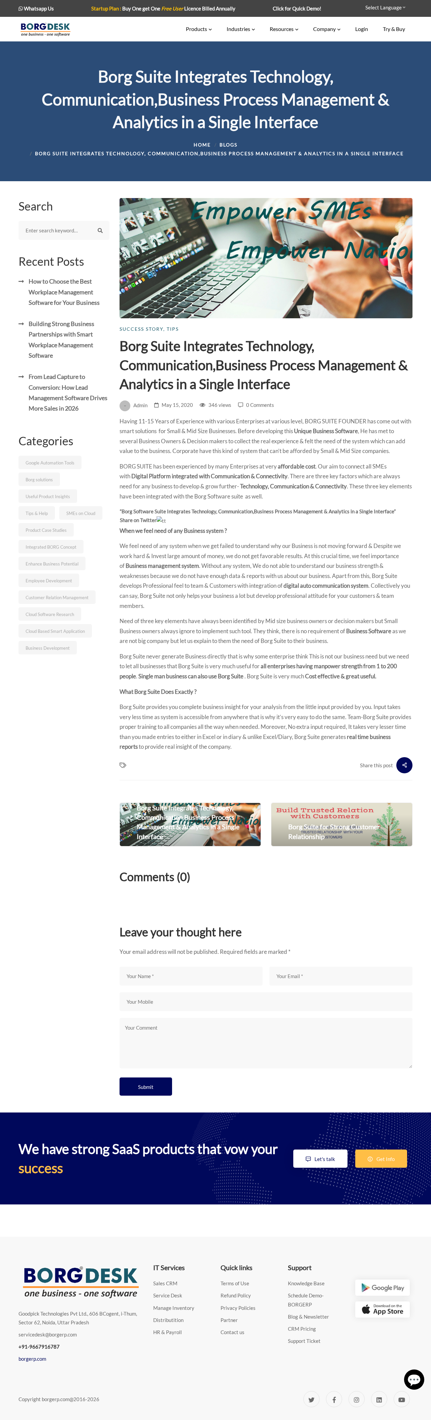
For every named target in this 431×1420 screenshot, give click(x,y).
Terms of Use (235, 1283)
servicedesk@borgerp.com (48, 1334)
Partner (229, 1320)
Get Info (385, 1159)
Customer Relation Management (57, 597)
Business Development (48, 648)
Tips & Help (37, 513)
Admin (139, 405)
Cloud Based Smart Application (55, 631)
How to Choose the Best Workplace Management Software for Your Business (64, 292)
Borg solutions (39, 479)
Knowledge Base (306, 1283)
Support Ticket (304, 1341)
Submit (146, 1087)
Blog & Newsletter (308, 1317)
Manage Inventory (173, 1308)
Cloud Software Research (50, 614)
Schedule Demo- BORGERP (306, 1299)
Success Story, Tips (149, 329)
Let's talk (324, 1159)
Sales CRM (165, 1283)
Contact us (232, 1332)
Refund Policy (236, 1295)
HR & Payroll (167, 1332)
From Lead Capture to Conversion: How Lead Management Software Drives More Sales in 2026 (68, 392)
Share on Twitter (138, 520)
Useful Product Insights (48, 496)
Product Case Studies (46, 530)
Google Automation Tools (50, 462)
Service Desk (167, 1295)
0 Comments (260, 405)
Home (202, 145)
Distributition (168, 1320)
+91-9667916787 (39, 1347)
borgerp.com (32, 1359)
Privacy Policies (238, 1308)
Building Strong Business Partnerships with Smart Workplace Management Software (61, 339)
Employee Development (49, 580)
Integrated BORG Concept (51, 547)
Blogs (228, 145)
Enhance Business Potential (52, 564)
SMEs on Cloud (80, 513)
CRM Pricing (302, 1329)
